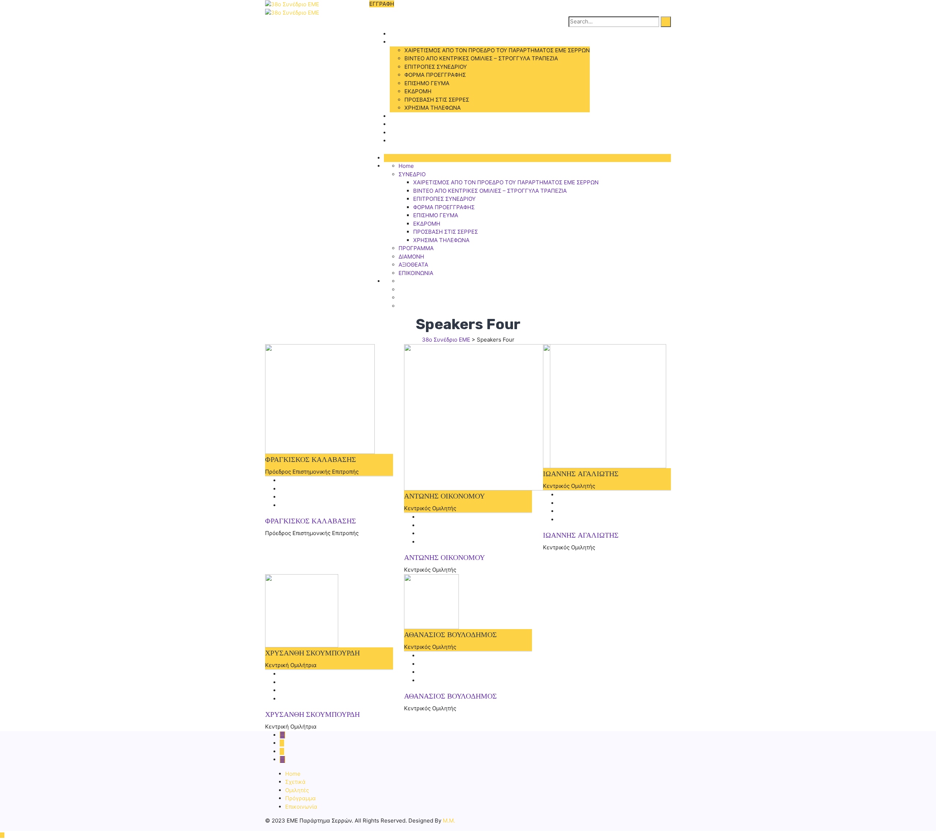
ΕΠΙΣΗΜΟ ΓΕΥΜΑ (426, 83)
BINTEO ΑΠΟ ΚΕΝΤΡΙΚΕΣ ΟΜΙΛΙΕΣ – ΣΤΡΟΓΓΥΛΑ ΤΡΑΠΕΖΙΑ (481, 58)
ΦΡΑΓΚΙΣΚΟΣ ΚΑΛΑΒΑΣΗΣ (310, 520)
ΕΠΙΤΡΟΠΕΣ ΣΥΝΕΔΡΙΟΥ (435, 66)
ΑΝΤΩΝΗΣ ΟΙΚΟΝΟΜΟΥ (444, 557)
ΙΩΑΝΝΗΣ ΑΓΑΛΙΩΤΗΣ (581, 535)
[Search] (666, 21)
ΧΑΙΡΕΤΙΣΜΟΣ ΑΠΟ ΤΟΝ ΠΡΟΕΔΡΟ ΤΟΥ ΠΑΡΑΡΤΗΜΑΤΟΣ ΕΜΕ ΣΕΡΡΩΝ (497, 50)
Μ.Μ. (449, 820)
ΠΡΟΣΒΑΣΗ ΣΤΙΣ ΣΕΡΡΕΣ (436, 99)
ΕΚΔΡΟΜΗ (417, 91)
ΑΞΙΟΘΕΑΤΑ (404, 132)
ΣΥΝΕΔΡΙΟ (403, 41)
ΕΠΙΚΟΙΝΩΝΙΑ (407, 140)
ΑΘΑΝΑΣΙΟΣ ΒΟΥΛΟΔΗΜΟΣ (450, 696)
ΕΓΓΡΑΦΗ (381, 3)
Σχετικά (295, 781)
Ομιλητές (297, 790)
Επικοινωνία (301, 806)
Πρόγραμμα (300, 798)
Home (397, 33)
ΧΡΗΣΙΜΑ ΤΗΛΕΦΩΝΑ (432, 107)
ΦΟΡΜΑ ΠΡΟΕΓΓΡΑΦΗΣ (435, 74)
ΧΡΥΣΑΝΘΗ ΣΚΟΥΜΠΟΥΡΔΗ (312, 714)
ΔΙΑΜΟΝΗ (402, 124)
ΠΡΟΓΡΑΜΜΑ (407, 116)
